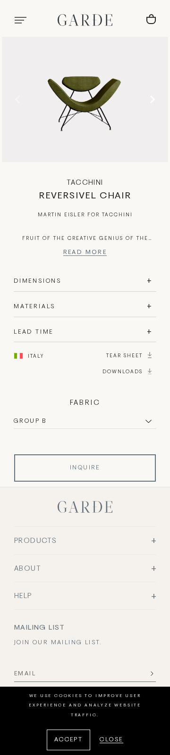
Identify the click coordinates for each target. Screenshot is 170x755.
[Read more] (85, 254)
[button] (20, 20)
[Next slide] (151, 99)
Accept (68, 740)
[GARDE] (85, 20)
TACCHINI (85, 183)
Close (111, 740)
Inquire (85, 468)
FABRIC (85, 403)
